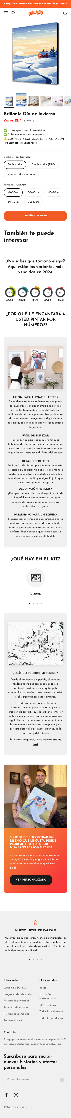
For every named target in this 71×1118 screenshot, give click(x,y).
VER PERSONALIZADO (31, 879)
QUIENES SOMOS (15, 987)
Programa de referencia (18, 994)
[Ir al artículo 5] (57, 102)
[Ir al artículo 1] (9, 102)
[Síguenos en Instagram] (16, 1095)
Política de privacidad (17, 1000)
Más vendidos (47, 1005)
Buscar (43, 987)
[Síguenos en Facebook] (6, 1095)
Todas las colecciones (52, 1011)
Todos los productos (51, 1018)
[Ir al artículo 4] (45, 102)
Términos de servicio (16, 1007)
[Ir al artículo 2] (21, 100)
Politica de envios (14, 1020)
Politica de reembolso (16, 1014)
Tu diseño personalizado (47, 996)
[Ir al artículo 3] (33, 102)
